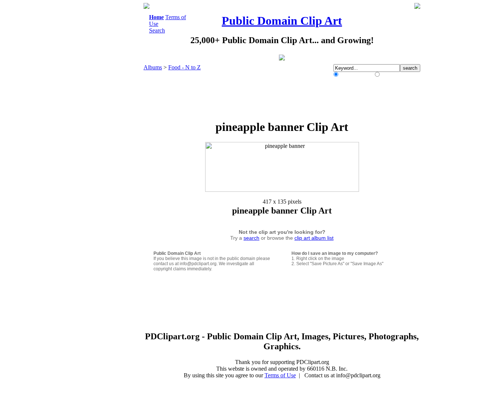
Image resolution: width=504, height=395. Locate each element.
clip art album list (314, 238)
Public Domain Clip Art (282, 20)
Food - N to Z (184, 67)
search (251, 238)
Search (157, 30)
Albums (153, 67)
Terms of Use (280, 375)
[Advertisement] (113, 113)
